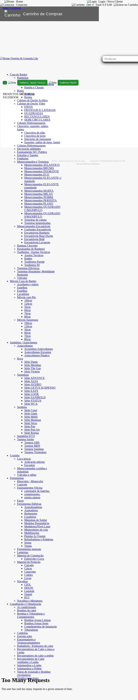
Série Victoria (32, 371)
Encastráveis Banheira (36, 232)
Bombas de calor (26, 610)
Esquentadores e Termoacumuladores (28, 641)
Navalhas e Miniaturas (29, 600)
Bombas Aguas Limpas (37, 620)
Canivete (22, 484)
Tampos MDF (32, 445)
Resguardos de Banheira (31, 248)
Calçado (29, 565)
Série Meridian (32, 365)
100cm (28, 300)
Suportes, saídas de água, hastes (42, 142)
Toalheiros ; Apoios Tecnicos (32, 83)
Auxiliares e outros (27, 284)
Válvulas (22, 277)
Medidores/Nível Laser (37, 526)
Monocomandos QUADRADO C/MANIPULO (42, 208)
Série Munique (32, 419)
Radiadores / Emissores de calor (35, 645)
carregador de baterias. (37, 490)
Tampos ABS (32, 442)
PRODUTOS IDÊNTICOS (19, 94)
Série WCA (31, 403)
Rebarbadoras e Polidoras (38, 539)
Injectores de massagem (37, 139)
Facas (20, 500)
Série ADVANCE (34, 378)
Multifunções (31, 532)
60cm (27, 310)
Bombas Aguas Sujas (36, 623)
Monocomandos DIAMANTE (41, 171)
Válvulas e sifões (26, 474)
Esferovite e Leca (34, 558)
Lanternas (22, 552)
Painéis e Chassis (34, 87)
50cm (27, 306)
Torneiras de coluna (35, 219)
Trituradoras (31, 629)
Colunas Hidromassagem (31, 145)
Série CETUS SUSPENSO (40, 387)
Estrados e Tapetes (27, 155)
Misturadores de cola (36, 529)
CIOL (27, 584)
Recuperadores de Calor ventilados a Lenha (30, 660)
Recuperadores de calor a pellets (35, 655)
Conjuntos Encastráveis (37, 229)
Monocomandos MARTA (39, 190)
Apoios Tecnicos (33, 255)
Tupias (28, 545)
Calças (28, 568)
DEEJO (28, 587)
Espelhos (22, 287)
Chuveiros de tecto (34, 135)
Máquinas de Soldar (35, 520)
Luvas (27, 578)
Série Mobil (31, 416)
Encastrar (29, 465)
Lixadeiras (30, 516)
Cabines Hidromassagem (31, 122)
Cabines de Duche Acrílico (32, 100)
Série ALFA (31, 381)
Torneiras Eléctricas (28, 268)
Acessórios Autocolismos (38, 348)
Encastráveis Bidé (34, 239)
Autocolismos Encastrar (37, 352)
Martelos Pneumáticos (36, 523)
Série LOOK (31, 394)
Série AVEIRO (32, 384)
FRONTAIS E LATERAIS (40, 110)
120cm (28, 303)
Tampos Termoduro (35, 452)
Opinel (28, 594)
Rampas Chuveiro (27, 245)
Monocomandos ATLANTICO (42, 164)
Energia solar (24, 636)
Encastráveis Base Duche (38, 235)
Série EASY (31, 390)
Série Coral (30, 410)
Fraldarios (22, 158)
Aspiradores (31, 510)
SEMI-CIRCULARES (37, 119)
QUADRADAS (33, 113)
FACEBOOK (11, 97)
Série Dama (31, 361)
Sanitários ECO (26, 436)
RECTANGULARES (37, 116)
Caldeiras (22, 633)
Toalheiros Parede (34, 261)
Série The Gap (32, 368)
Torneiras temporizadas (37, 223)
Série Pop (29, 426)
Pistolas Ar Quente (34, 536)
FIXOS (28, 106)
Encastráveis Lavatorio (37, 242)
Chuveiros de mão (34, 132)
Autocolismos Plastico (36, 355)
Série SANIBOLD (35, 397)
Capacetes (30, 571)
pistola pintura (32, 497)
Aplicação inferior (34, 461)
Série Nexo (30, 423)
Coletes (28, 574)
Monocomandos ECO (36, 174)
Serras (27, 542)
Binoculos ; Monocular (30, 481)
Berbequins (30, 513)
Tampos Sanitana (34, 449)
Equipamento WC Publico (32, 152)
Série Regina (31, 432)
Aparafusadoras (33, 507)
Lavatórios (23, 294)
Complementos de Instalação (40, 626)
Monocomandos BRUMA (39, 168)
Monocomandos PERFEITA (40, 200)
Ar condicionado (26, 607)
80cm (27, 316)
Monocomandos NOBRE (38, 197)
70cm (27, 313)
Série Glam (30, 413)
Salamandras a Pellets (29, 668)
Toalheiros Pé (32, 265)
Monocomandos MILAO (38, 193)
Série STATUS (32, 400)
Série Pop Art (32, 429)
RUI (26, 597)
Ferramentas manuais (29, 549)
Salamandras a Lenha (29, 665)
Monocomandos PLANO (38, 203)
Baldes (28, 258)
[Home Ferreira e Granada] (19, 58)
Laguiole (29, 591)
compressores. (32, 494)
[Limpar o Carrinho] (85, 14)
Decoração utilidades (29, 148)
